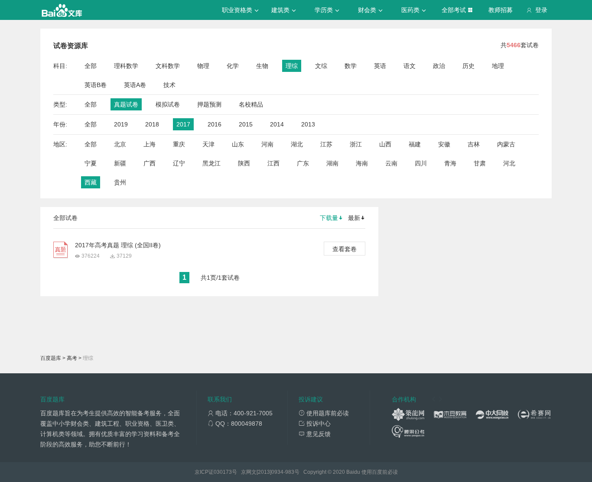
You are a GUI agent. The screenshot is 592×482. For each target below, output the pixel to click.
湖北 (297, 144)
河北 (509, 163)
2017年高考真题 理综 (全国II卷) (118, 245)
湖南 (332, 163)
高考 (72, 358)
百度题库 (50, 358)
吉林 (474, 144)
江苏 (326, 144)
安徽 (444, 144)
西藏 (91, 182)
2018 (152, 124)
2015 (246, 124)
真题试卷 (126, 104)
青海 (450, 163)
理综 (292, 65)
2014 (277, 124)
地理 (498, 65)
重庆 (179, 144)
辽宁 (179, 163)
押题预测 (209, 104)
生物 (262, 65)
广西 (149, 163)
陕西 (244, 163)
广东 (303, 163)
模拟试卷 (168, 104)
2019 (121, 124)
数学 (351, 65)
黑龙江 (211, 163)
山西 (385, 144)
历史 (468, 65)
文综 (321, 65)
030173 (223, 472)
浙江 (356, 144)
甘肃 (480, 163)
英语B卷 (96, 84)
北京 (120, 144)
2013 (308, 124)
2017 (183, 124)
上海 (149, 144)
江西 (273, 163)
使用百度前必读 (379, 472)
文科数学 (168, 65)
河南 (267, 144)
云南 (391, 163)
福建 (415, 144)
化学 (233, 65)
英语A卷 (135, 84)
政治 (439, 65)
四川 (421, 163)
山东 (238, 144)
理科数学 (126, 65)
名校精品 (251, 104)
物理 (203, 65)
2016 (214, 124)
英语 (380, 65)
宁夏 (91, 163)
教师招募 (500, 9)
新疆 (120, 163)
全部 (91, 65)
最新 (354, 217)
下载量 (329, 217)
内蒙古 (506, 144)
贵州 (120, 182)
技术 (169, 84)
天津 (208, 144)
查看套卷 (344, 249)
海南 (362, 163)
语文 (409, 65)
